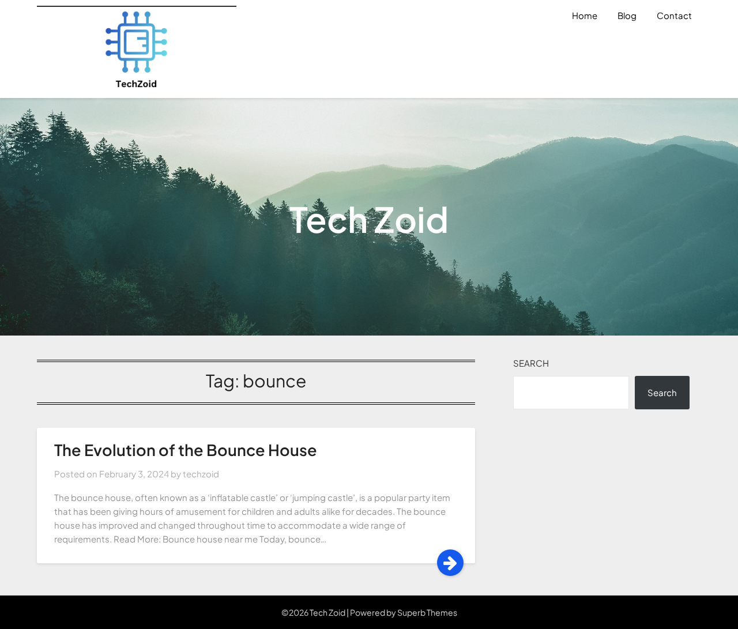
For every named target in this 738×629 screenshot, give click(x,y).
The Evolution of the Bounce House (185, 449)
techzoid (201, 473)
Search (531, 362)
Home (584, 15)
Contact (674, 15)
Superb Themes (427, 612)
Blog (627, 15)
